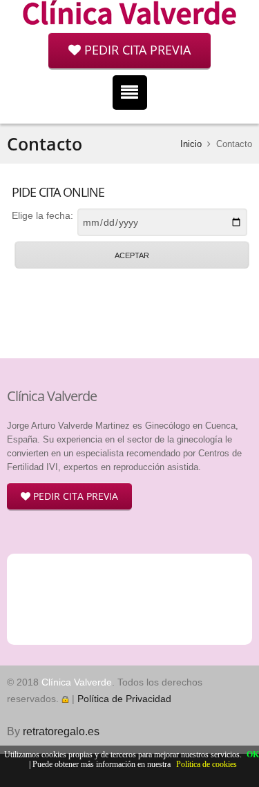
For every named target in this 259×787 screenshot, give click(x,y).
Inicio (191, 144)
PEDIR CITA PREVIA (136, 49)
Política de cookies (206, 764)
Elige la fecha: (42, 215)
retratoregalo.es (61, 731)
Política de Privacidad (124, 698)
